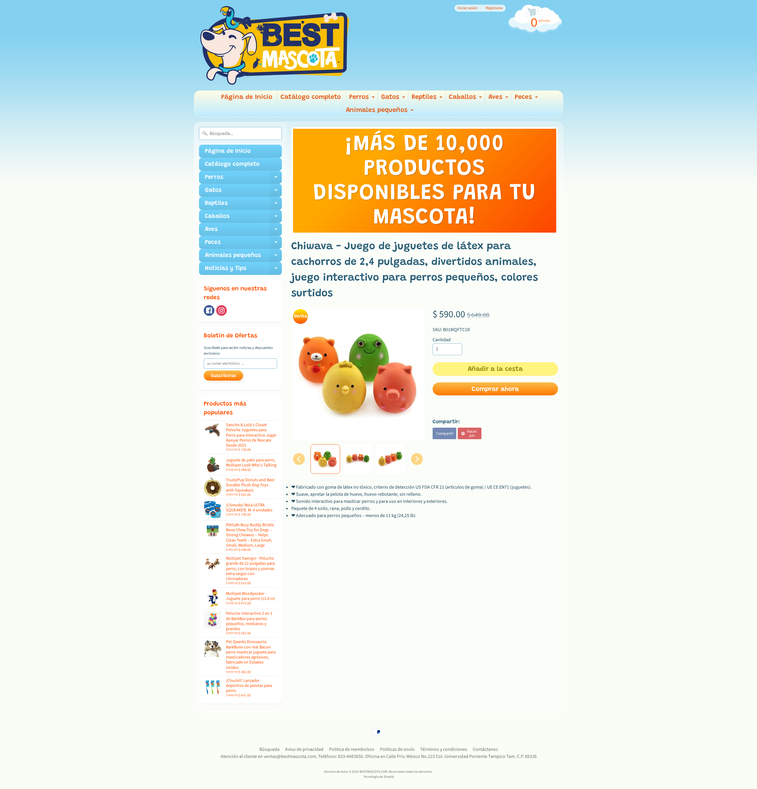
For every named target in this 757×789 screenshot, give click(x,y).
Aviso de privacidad (304, 749)
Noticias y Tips (243, 270)
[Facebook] (209, 310)
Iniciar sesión (467, 8)
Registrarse (494, 8)
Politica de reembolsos (351, 749)
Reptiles (428, 99)
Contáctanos (485, 749)
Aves (499, 99)
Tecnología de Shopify (378, 776)
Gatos (394, 99)
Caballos (466, 99)
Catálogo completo (311, 97)
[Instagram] (221, 310)
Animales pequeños (380, 112)
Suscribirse (223, 375)
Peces (527, 99)
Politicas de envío (397, 749)
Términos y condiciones (443, 749)
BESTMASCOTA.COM (373, 771)
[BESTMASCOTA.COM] (275, 45)
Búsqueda (269, 749)
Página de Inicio (246, 97)
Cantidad (442, 339)
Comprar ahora (495, 389)
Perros (362, 99)
